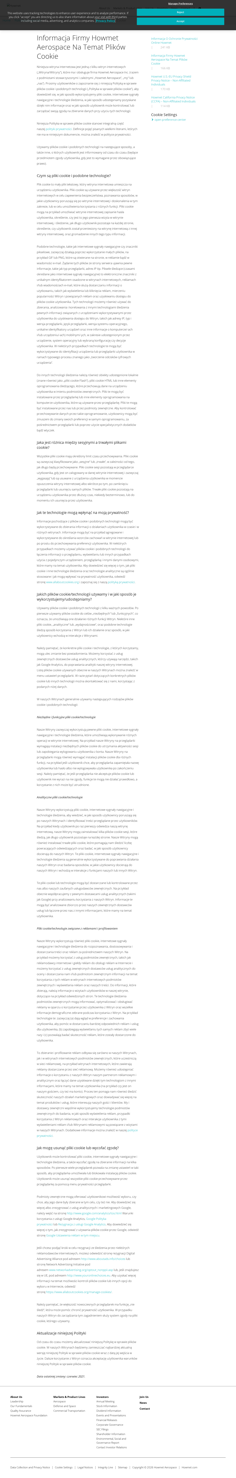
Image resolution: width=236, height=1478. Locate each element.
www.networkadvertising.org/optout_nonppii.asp (81, 1270)
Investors (102, 1396)
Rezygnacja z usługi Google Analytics (82, 1224)
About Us (16, 1396)
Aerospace (59, 1401)
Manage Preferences (180, 3)
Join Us (144, 1396)
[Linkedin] (216, 1467)
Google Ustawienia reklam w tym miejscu (72, 1235)
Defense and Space (64, 1406)
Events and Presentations (111, 1415)
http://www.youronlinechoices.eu (88, 1275)
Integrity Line (105, 1467)
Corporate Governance (109, 1424)
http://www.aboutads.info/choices (103, 1259)
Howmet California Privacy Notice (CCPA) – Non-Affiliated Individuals (173, 99)
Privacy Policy (105, 21)
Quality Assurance (20, 1410)
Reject (180, 12)
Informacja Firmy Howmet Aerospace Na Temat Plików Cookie (169, 59)
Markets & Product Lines (69, 1396)
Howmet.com (189, 1467)
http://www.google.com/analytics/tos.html (94, 1213)
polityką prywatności (121, 582)
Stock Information (106, 1406)
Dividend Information (108, 1410)
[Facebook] (210, 1467)
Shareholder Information (110, 1434)
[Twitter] (203, 1467)
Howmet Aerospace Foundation (28, 1415)
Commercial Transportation (69, 1410)
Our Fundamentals (21, 1406)
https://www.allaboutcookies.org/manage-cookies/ (79, 1292)
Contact (145, 1408)
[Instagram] (223, 1467)
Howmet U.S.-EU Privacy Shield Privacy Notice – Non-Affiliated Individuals (171, 80)
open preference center (170, 120)
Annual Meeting (105, 1401)
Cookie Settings (64, 1467)
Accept (181, 21)
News (143, 1402)
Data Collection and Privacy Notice (30, 1467)
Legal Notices (85, 1467)
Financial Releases (106, 1420)
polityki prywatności (59, 129)
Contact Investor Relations (111, 1447)
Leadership (16, 1401)
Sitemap (122, 1467)
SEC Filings (102, 1429)
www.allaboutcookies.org (62, 582)
